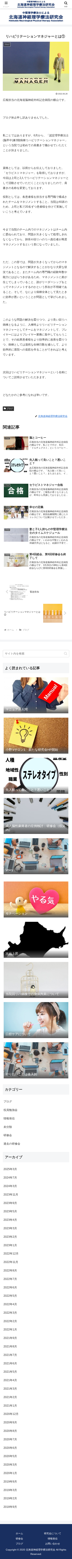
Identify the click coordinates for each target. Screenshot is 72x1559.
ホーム (19, 1533)
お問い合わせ (52, 1543)
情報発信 (52, 1538)
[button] (66, 654)
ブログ (10, 408)
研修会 (19, 1538)
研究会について (52, 1533)
